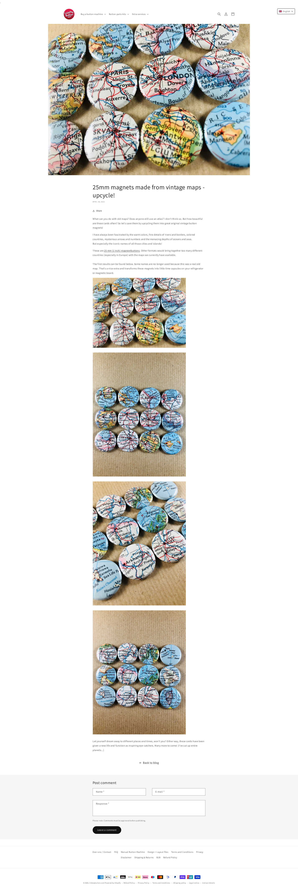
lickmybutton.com (96, 883)
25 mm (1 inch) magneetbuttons (122, 250)
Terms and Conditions (182, 852)
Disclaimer (126, 857)
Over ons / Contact (102, 852)
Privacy (199, 852)
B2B (158, 857)
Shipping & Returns (144, 857)
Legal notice (194, 883)
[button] (93, 14)
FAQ (116, 852)
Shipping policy (179, 883)
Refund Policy (170, 857)
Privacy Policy (143, 883)
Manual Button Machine (133, 852)
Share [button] (99, 210)
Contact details (208, 883)
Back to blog (151, 762)
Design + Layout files (158, 852)
